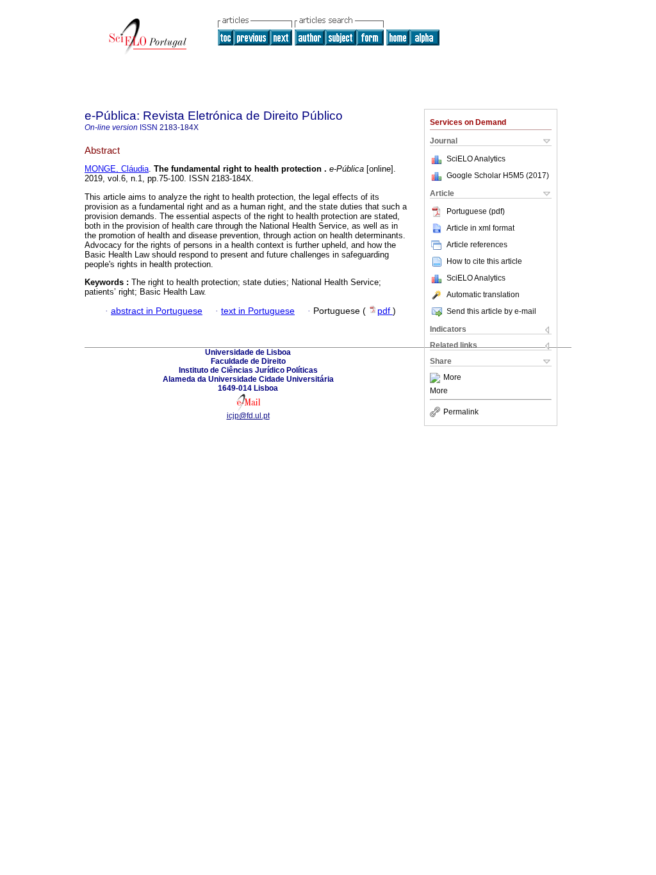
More (452, 377)
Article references (477, 244)
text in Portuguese (258, 311)
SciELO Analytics (476, 158)
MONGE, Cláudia (117, 169)
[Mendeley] (436, 377)
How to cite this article (484, 261)
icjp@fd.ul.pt (248, 415)
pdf (385, 311)
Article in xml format (480, 228)
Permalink (461, 411)
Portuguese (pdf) (476, 211)
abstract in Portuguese (156, 311)
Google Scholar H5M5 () (498, 175)
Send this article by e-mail (491, 311)
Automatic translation (483, 294)
